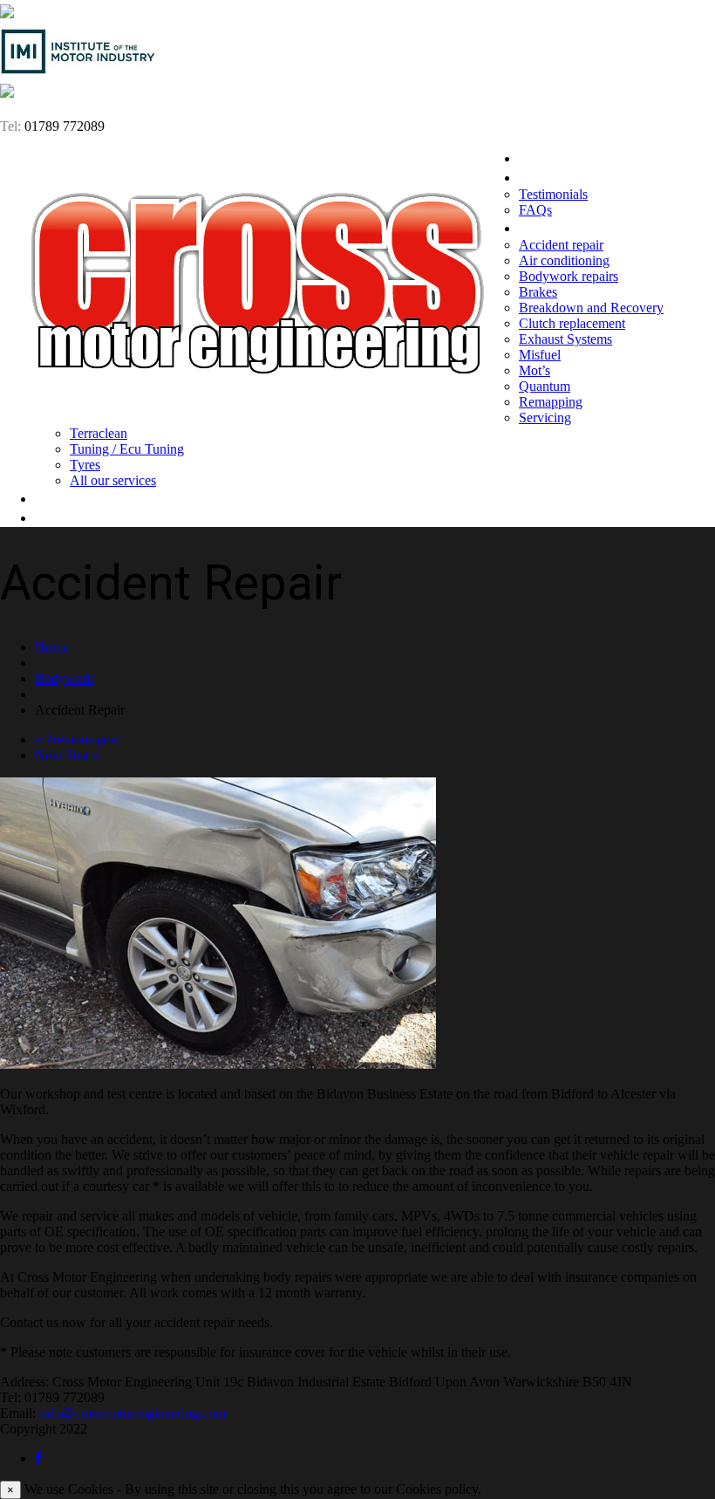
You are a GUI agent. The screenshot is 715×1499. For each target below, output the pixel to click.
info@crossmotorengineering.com (132, 1413)
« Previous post (77, 739)
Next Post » (67, 755)
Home (538, 158)
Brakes (538, 291)
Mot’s (534, 370)
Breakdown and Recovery (591, 307)
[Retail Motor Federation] (7, 93)
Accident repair (561, 244)
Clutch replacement (572, 323)
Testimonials (553, 194)
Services (547, 227)
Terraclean (98, 433)
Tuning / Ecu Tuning (127, 448)
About (539, 177)
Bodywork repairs (568, 276)
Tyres (85, 464)
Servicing (545, 417)
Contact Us (72, 517)
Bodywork (64, 678)
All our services (113, 480)
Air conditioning (564, 260)
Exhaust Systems (565, 339)
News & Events (84, 498)
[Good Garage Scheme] (7, 13)
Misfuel (540, 354)
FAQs (535, 209)
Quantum (544, 386)
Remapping (550, 401)
